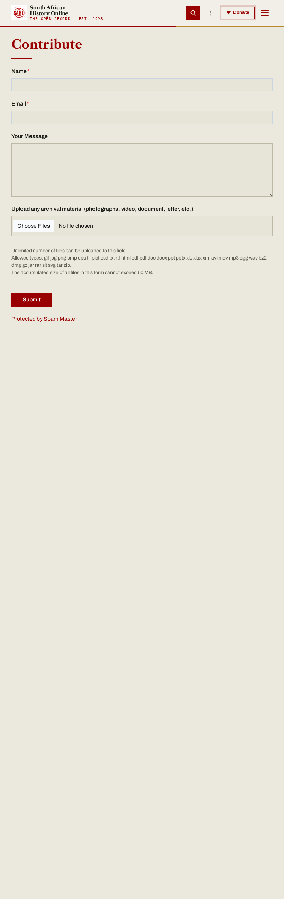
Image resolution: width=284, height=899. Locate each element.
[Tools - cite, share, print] (210, 12)
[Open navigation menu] (265, 12)
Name (19, 71)
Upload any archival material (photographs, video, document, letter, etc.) (102, 209)
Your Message (29, 136)
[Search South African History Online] (193, 13)
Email (18, 104)
